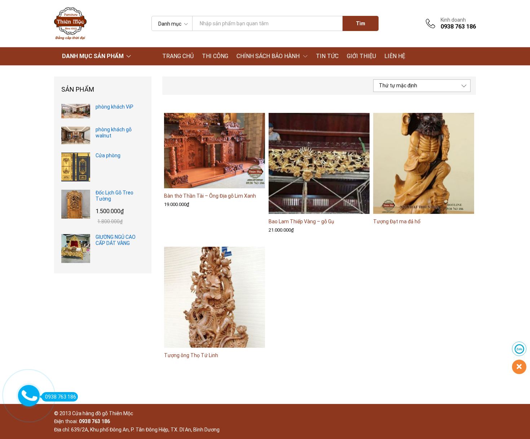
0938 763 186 (60, 397)
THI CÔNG (215, 56)
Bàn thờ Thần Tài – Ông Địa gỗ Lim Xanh (210, 196)
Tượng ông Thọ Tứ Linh (191, 355)
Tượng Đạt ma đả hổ (396, 221)
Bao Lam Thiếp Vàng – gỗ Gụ (301, 221)
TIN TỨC (327, 56)
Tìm (360, 23)
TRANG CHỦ (178, 56)
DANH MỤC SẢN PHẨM (93, 56)
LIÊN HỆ (394, 56)
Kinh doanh (453, 20)
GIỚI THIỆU (361, 56)
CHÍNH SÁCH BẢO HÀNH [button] (268, 56)
